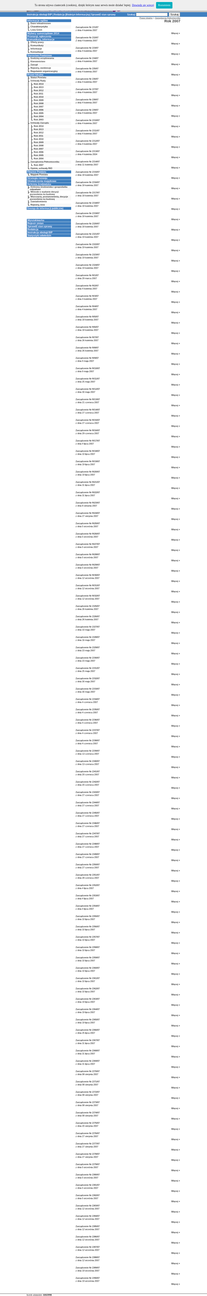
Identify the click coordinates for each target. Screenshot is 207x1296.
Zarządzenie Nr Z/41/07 (88, 771)
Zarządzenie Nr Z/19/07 (88, 213)
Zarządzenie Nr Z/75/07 (88, 1123)
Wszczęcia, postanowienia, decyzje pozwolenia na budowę (49, 197)
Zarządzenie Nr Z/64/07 (88, 1009)
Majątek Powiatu (39, 174)
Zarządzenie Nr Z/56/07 (88, 926)
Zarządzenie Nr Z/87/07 (88, 1247)
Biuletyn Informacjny (78, 14)
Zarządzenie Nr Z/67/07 (88, 1040)
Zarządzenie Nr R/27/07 (88, 544)
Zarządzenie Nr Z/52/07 (88, 885)
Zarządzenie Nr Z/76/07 (88, 1133)
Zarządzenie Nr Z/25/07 (88, 606)
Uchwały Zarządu (40, 123)
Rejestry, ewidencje (41, 68)
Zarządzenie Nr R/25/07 (88, 523)
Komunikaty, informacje (41, 39)
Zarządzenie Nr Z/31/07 (88, 668)
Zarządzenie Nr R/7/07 (87, 337)
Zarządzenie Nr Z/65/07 (88, 1019)
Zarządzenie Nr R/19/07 (88, 461)
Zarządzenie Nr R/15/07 (88, 420)
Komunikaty (37, 45)
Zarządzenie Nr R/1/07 (87, 275)
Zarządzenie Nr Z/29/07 (88, 647)
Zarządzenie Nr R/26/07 (88, 533)
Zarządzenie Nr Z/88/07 (88, 1257)
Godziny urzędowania (42, 58)
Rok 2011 (38, 93)
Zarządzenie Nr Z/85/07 (88, 1226)
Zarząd (34, 64)
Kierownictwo (38, 61)
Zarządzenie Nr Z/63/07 (88, 999)
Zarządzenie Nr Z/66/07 (88, 1030)
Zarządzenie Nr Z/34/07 (88, 699)
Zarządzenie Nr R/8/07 (87, 347)
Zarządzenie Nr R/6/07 (87, 327)
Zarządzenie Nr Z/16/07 (88, 182)
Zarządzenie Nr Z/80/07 (88, 1174)
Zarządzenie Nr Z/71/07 (88, 1081)
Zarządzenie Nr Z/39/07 (88, 751)
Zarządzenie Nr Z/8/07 (87, 99)
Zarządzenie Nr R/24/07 (88, 513)
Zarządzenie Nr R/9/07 (87, 358)
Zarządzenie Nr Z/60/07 (88, 968)
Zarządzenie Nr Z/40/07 (88, 761)
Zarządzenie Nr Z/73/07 (88, 1102)
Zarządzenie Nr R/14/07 (88, 409)
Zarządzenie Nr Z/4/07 (87, 58)
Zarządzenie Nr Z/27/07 (88, 627)
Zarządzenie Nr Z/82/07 (88, 1195)
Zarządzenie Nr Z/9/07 (87, 110)
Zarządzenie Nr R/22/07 (88, 492)
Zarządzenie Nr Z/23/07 (88, 254)
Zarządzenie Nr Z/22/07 (88, 244)
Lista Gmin (36, 30)
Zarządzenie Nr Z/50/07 (88, 864)
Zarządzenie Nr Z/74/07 (88, 1112)
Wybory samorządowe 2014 (43, 33)
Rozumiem (164, 5)
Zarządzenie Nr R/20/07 (88, 471)
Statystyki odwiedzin (39, 235)
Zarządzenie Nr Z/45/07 (88, 813)
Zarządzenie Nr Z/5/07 (87, 68)
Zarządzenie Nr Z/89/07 (88, 1267)
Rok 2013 (38, 87)
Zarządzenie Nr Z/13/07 (88, 151)
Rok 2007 (38, 106)
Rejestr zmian (35, 223)
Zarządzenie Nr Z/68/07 (88, 1050)
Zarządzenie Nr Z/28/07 (88, 637)
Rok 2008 (38, 103)
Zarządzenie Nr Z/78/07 (88, 1154)
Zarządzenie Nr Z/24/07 (88, 265)
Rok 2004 (38, 116)
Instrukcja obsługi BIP (39, 14)
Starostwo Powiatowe (39, 55)
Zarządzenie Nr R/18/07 (88, 451)
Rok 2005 (38, 113)
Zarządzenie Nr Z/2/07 (87, 37)
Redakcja (59, 14)
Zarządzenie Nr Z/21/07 (88, 234)
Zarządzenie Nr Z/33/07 (88, 689)
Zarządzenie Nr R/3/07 (87, 296)
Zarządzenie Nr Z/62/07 (88, 988)
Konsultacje (37, 52)
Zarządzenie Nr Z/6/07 (87, 79)
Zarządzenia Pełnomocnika (45, 162)
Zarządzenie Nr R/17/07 (88, 440)
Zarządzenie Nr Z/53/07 (88, 895)
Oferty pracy (37, 42)
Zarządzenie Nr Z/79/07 (88, 1164)
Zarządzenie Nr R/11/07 (88, 378)
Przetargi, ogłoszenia (39, 36)
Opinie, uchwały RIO (41, 168)
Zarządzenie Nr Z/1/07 (87, 27)
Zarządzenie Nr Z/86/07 (88, 1236)
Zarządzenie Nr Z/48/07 (88, 844)
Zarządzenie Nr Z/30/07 (88, 658)
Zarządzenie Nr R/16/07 (88, 430)
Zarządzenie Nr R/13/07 (88, 399)
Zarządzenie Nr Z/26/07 (88, 616)
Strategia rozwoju (37, 178)
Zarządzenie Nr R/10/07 (88, 368)
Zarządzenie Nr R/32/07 (88, 595)
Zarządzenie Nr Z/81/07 (88, 1185)
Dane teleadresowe (41, 23)
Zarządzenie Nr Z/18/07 (88, 203)
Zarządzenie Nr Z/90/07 (88, 1278)
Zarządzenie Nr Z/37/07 (88, 730)
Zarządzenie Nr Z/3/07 (87, 48)
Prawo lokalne (35, 74)
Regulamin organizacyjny (44, 71)
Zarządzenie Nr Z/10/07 (88, 120)
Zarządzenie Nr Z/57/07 (88, 937)
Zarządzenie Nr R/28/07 (88, 554)
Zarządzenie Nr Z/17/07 (88, 192)
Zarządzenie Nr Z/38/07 (88, 740)
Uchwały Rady (38, 80)
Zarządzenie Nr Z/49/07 (88, 854)
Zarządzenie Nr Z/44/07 (88, 802)
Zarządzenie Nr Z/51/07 (88, 875)
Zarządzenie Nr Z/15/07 (88, 172)
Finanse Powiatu (36, 171)
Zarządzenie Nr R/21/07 (88, 482)
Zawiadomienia (39, 201)
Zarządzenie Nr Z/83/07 (88, 1205)
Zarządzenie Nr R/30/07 (88, 575)
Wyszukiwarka (35, 220)
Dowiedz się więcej (143, 5)
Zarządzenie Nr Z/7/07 (87, 89)
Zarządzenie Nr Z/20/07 (88, 223)
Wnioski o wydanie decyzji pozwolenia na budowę (44, 193)
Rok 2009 (38, 100)
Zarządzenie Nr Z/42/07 (88, 782)
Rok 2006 (38, 110)
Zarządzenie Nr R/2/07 (87, 285)
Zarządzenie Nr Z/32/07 (88, 678)
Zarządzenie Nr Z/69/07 (88, 1061)
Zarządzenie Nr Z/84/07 (88, 1216)
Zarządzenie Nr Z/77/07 (88, 1143)
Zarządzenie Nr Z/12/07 (88, 141)
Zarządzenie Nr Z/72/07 (88, 1092)
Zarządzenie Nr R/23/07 (88, 502)
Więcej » (175, 33)
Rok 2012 (38, 90)
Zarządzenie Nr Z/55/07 (88, 916)
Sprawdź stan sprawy (103, 14)
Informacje (36, 48)
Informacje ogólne (37, 20)
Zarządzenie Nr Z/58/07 (88, 947)
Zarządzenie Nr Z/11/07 (87, 130)
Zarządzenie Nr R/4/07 (87, 306)
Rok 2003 (38, 119)
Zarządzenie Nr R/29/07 (88, 564)
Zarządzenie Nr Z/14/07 (88, 161)
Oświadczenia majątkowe (41, 181)
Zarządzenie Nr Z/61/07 (88, 978)
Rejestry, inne (38, 205)
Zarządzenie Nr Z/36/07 (88, 720)
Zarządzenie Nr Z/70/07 (88, 1071)
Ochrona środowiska (39, 184)
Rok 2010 (38, 97)
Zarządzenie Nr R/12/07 (88, 389)
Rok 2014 (38, 84)
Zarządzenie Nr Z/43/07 (88, 792)
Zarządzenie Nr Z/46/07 (88, 823)
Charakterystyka (39, 26)
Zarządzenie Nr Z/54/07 (88, 906)
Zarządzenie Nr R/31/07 (88, 585)
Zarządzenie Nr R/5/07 (87, 316)
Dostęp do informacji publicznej (45, 208)
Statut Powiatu (38, 77)
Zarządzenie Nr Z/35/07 (88, 709)
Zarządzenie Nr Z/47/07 (88, 833)
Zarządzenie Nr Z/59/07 (88, 957)
